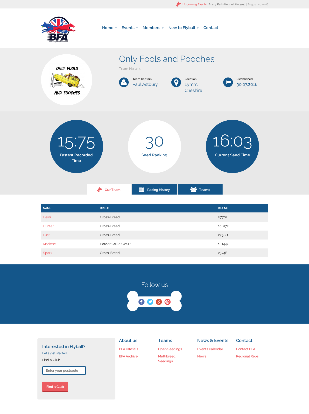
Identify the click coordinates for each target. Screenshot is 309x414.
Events (128, 27)
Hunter (48, 226)
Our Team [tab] (112, 190)
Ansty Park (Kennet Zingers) (227, 4)
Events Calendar (210, 349)
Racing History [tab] (158, 190)
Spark (47, 253)
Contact (211, 27)
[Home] (58, 29)
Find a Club (55, 387)
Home (108, 27)
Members (152, 27)
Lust (46, 235)
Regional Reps (247, 356)
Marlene (49, 244)
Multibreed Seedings (167, 358)
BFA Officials (128, 349)
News (201, 356)
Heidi (47, 217)
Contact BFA (245, 349)
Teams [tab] (204, 190)
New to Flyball (182, 27)
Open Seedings (170, 349)
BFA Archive (128, 356)
